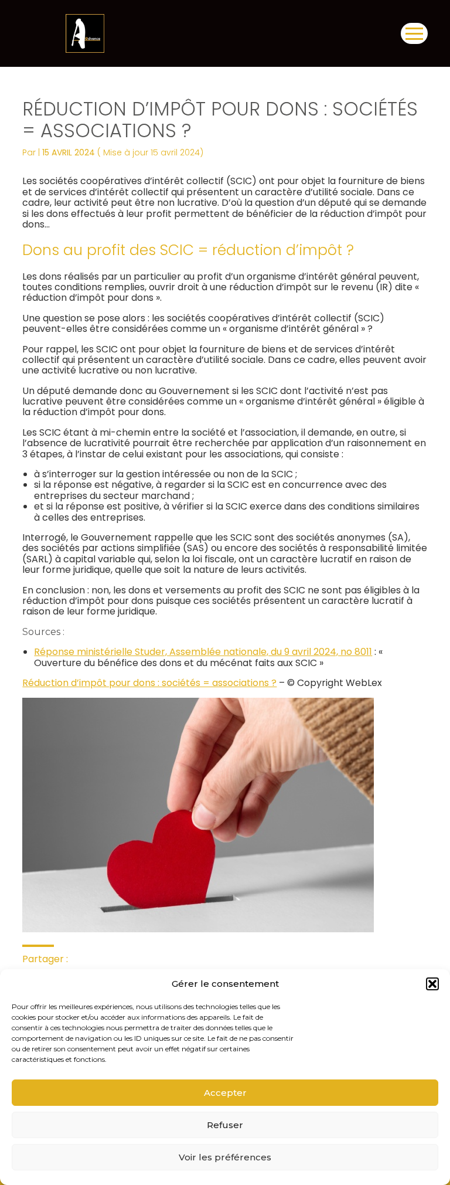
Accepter (225, 1092)
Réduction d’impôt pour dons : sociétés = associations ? (149, 683)
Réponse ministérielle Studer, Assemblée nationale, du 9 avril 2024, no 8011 (203, 651)
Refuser (225, 1124)
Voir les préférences (225, 1157)
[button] (432, 984)
